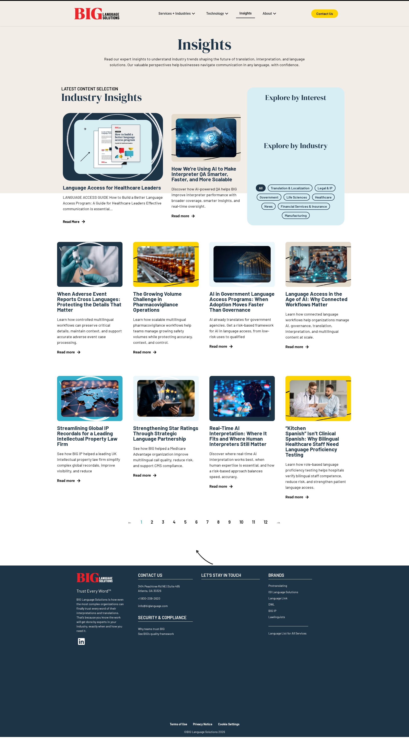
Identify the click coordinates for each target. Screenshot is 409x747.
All (261, 188)
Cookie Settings (228, 724)
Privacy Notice (202, 724)
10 (241, 521)
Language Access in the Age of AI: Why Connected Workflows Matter (316, 298)
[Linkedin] (81, 641)
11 (253, 521)
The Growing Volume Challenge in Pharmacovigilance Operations (157, 301)
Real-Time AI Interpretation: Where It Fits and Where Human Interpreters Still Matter (238, 436)
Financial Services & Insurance (304, 206)
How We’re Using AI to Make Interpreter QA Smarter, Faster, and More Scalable (203, 173)
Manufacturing (296, 215)
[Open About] (274, 13)
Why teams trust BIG (151, 629)
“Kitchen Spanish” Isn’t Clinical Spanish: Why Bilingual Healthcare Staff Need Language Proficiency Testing (312, 441)
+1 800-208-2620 (149, 598)
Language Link (277, 598)
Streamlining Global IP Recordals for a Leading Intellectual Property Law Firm (87, 436)
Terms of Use (178, 724)
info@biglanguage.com (153, 606)
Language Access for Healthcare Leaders (112, 187)
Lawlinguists (276, 617)
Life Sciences (297, 197)
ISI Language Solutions (283, 592)
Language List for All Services (287, 633)
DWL (271, 604)
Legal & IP (325, 188)
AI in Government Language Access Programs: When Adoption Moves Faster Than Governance (242, 301)
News (268, 206)
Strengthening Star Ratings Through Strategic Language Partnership (165, 433)
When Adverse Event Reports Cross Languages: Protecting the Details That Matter (89, 301)
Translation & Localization (290, 188)
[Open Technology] (226, 13)
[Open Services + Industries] (193, 13)
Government (269, 197)
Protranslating (277, 585)
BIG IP (272, 611)
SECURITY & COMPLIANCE (162, 617)
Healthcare (323, 197)
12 (266, 521)
